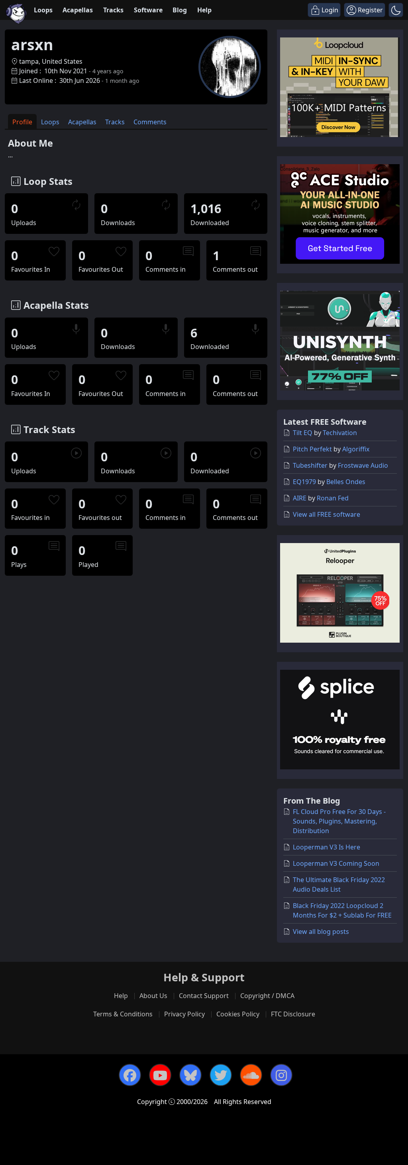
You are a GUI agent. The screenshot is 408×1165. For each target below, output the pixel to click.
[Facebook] (130, 1075)
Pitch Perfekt (312, 449)
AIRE (299, 498)
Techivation (340, 432)
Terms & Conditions (123, 1014)
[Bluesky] (190, 1075)
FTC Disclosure (293, 1014)
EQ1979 (304, 481)
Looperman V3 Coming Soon (336, 863)
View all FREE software (326, 514)
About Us (153, 995)
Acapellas (78, 10)
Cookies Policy (237, 1014)
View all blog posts (321, 931)
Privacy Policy (184, 1014)
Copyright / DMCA (267, 995)
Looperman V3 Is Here (326, 847)
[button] (395, 10)
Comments (150, 122)
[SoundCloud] (251, 1075)
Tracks (113, 10)
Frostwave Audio (363, 465)
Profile (22, 122)
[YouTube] (160, 1075)
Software (148, 10)
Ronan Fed (333, 498)
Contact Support (204, 995)
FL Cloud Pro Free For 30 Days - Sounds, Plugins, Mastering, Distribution (339, 821)
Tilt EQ (302, 432)
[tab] (22, 121)
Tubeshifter (310, 465)
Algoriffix (355, 449)
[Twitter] (221, 1075)
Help (204, 10)
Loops (43, 10)
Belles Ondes (345, 481)
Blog (180, 10)
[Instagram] (281, 1075)
